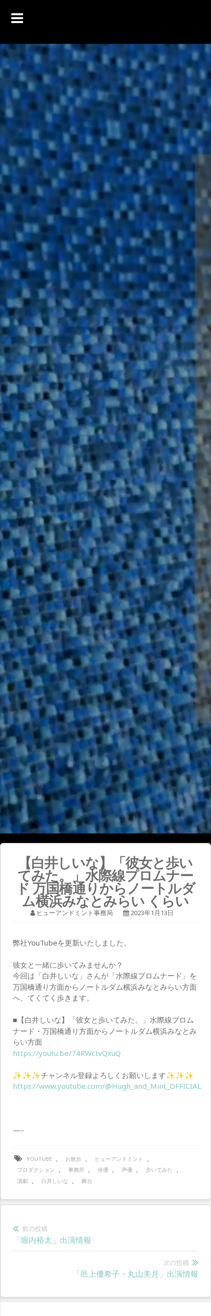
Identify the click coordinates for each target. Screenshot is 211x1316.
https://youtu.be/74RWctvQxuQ (67, 1053)
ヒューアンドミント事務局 (74, 912)
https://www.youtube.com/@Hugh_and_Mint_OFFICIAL (107, 1086)
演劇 (22, 1180)
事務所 (76, 1169)
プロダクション (36, 1169)
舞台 (86, 1180)
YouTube (39, 1158)
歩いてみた (159, 1169)
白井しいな (54, 1180)
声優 (127, 1169)
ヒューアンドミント (119, 1158)
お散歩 (73, 1158)
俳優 (103, 1169)
